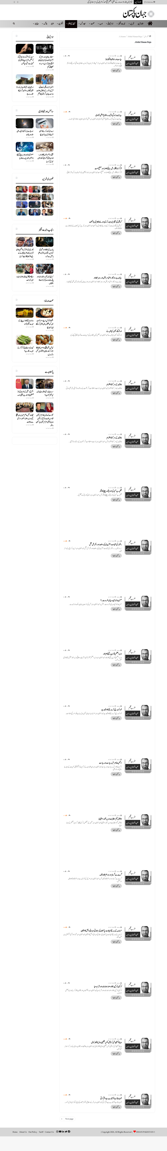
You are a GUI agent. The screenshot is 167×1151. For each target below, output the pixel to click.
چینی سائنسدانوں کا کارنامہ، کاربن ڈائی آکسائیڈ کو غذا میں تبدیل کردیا (45, 158)
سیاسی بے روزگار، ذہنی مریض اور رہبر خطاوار (108, 278)
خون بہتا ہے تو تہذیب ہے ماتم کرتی (111, 1098)
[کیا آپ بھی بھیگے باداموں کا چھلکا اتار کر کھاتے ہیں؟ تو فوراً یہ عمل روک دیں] (44, 340)
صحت (93, 24)
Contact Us (49, 1132)
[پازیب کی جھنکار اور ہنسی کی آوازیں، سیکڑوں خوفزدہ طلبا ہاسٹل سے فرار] (44, 242)
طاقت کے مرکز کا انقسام (114, 384)
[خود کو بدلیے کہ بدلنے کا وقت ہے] (138, 712)
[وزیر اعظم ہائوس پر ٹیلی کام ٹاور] (138, 656)
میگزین (61, 24)
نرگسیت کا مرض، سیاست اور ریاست (110, 763)
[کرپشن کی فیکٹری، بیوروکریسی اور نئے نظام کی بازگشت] (138, 224)
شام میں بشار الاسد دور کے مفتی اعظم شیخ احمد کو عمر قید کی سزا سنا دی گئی (110, 2)
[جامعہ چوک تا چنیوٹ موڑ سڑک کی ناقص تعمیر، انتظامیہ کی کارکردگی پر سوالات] (22, 197)
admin (118, 56)
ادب (101, 24)
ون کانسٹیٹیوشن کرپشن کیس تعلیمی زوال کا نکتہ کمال (106, 1042)
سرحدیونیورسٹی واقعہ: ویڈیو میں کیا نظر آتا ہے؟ (45, 393)
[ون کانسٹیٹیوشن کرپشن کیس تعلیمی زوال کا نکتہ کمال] (138, 1045)
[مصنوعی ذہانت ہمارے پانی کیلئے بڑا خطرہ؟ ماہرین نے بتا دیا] (24, 147)
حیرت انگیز (121, 24)
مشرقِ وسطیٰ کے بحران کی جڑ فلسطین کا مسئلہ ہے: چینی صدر (25, 393)
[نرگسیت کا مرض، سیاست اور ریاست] (138, 765)
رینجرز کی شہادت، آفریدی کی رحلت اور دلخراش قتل (105, 544)
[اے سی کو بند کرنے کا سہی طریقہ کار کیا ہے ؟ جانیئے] (44, 123)
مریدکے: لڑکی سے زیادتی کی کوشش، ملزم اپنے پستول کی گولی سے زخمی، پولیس (25, 60)
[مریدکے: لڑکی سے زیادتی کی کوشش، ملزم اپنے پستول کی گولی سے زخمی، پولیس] (24, 49)
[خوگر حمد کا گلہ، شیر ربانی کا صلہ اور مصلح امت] (138, 171)
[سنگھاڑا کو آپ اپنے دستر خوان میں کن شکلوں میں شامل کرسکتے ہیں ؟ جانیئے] (44, 313)
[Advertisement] (107, 90)
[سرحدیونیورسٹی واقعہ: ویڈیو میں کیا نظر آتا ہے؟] (47, 189)
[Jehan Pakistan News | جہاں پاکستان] (139, 12)
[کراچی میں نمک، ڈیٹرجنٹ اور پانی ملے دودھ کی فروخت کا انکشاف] (44, 269)
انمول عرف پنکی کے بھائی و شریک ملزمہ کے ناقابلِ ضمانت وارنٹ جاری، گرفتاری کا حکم (44, 91)
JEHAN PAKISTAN (144, 1132)
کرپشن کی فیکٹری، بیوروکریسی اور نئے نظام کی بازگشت (105, 222)
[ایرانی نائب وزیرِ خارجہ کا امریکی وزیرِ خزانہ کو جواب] (22, 212)
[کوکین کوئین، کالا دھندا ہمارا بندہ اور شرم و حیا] (138, 989)
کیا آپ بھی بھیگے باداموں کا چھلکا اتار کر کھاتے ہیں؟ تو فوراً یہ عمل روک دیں (44, 351)
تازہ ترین (141, 24)
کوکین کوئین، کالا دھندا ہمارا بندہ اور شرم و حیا (108, 986)
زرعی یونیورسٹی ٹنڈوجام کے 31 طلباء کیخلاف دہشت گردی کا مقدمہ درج (24, 91)
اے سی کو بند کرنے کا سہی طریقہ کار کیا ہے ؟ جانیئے (46, 133)
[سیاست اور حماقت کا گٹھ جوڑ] (138, 62)
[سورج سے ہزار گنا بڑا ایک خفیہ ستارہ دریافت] (24, 123)
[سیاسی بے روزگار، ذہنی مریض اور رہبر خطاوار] (138, 280)
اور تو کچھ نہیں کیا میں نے (114, 331)
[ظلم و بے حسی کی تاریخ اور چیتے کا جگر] (138, 493)
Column (122, 36)
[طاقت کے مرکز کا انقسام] (138, 387)
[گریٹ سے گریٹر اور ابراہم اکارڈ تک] (138, 877)
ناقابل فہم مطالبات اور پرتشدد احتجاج (110, 819)
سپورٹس (83, 24)
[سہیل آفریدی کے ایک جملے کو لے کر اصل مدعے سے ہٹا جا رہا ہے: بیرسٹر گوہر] (34, 212)
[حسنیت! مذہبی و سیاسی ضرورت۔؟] (138, 603)
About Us (23, 1132)
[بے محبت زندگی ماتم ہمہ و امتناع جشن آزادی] (138, 118)
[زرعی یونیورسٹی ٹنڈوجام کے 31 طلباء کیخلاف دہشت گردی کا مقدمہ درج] (24, 79)
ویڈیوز (37, 24)
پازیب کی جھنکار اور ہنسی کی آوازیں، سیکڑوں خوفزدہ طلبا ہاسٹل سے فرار (45, 253)
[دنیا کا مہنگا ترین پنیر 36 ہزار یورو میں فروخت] (24, 269)
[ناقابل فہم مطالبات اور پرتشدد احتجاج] (138, 821)
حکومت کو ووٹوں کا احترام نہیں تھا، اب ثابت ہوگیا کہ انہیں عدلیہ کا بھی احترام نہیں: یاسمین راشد (44, 420)
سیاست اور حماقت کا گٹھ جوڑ (113, 59)
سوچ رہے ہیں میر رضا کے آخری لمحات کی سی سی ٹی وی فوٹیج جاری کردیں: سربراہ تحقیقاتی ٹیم (45, 62)
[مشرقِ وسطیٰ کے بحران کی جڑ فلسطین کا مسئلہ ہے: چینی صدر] (34, 189)
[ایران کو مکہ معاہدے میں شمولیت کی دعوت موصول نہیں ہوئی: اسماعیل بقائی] (22, 204)
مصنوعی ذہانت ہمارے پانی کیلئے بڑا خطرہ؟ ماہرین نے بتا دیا (25, 156)
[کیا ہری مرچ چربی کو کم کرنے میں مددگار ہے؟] (24, 340)
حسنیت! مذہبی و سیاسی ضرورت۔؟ (111, 600)
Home (15, 1132)
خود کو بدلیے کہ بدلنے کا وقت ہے (111, 710)
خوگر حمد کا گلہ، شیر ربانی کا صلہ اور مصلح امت (108, 168)
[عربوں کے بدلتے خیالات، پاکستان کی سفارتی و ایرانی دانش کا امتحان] (138, 933)
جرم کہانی (110, 24)
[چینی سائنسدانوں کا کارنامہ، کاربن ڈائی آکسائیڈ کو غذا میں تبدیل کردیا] (44, 147)
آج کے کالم (71, 24)
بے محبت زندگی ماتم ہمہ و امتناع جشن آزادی (108, 115)
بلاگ (45, 24)
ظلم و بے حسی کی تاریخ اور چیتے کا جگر (111, 491)
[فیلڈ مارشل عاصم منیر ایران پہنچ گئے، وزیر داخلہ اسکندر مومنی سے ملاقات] (34, 197)
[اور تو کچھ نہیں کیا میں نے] (138, 334)
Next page (69, 1119)
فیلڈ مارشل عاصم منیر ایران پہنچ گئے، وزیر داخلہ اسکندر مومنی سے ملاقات (24, 419)
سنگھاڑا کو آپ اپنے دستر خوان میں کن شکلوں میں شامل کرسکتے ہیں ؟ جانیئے (44, 324)
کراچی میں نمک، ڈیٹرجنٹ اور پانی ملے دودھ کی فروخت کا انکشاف (45, 280)
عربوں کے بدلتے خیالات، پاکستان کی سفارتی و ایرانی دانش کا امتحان (101, 931)
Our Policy (32, 1132)
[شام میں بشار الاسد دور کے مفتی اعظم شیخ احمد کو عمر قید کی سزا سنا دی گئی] (47, 197)
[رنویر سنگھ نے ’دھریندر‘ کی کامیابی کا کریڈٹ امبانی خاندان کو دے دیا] (47, 212)
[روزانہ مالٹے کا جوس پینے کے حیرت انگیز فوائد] (24, 313)
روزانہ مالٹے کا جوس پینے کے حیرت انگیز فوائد (25, 322)
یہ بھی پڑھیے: (116, 70)
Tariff (41, 1132)
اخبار (52, 24)
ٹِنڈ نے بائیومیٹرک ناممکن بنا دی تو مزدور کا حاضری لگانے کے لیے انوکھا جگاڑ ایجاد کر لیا (24, 253)
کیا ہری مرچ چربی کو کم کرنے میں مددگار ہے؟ (25, 349)
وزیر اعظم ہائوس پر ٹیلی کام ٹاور (112, 654)
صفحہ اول (146, 36)
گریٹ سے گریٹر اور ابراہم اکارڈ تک (111, 875)
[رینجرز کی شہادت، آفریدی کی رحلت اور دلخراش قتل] (138, 547)
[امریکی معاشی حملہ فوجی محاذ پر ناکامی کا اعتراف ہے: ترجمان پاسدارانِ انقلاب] (34, 204)
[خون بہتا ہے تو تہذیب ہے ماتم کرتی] (138, 1101)
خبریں (132, 24)
